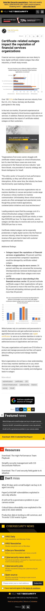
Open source (11, 574)
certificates (19, 381)
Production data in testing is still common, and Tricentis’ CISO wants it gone (22, 516)
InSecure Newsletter (15, 550)
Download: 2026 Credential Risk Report (17, 437)
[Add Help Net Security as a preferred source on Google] (41, 36)
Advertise (34, 601)
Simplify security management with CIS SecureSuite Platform (19, 464)
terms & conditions (33, 588)
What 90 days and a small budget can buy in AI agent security (22, 421)
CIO (26, 381)
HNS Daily (10, 536)
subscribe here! (29, 6)
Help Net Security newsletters (15, 2)
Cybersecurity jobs (14, 566)
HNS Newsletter (13, 543)
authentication (8, 381)
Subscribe (38, 583)
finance (34, 385)
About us (27, 601)
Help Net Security (12, 30)
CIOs (11, 99)
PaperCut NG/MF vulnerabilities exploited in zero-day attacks (22, 425)
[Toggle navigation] (42, 12)
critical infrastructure (10, 385)
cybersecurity (24, 385)
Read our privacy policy (15, 601)
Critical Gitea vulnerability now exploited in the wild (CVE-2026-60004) (21, 508)
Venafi (12, 388)
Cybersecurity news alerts (17, 557)
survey (5, 388)
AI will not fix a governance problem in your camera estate (21, 429)
